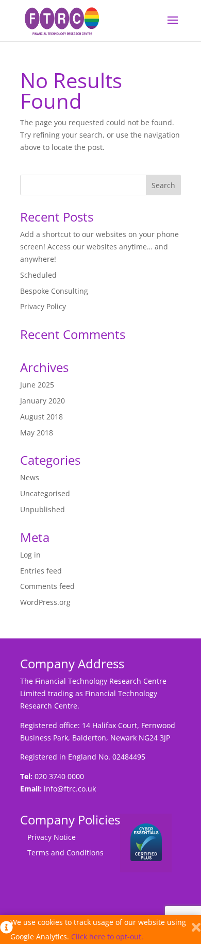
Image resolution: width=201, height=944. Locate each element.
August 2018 (41, 417)
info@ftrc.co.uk (70, 789)
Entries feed (41, 571)
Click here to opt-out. (107, 936)
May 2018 (36, 432)
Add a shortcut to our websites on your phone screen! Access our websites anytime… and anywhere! (99, 246)
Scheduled (38, 275)
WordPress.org (45, 602)
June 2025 (37, 385)
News (29, 477)
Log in (30, 555)
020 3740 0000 (59, 776)
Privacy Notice (51, 837)
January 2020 (42, 401)
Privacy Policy (43, 306)
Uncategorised (45, 493)
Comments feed (47, 586)
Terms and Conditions (65, 852)
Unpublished (42, 509)
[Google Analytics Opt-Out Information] (5, 929)
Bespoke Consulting (54, 291)
